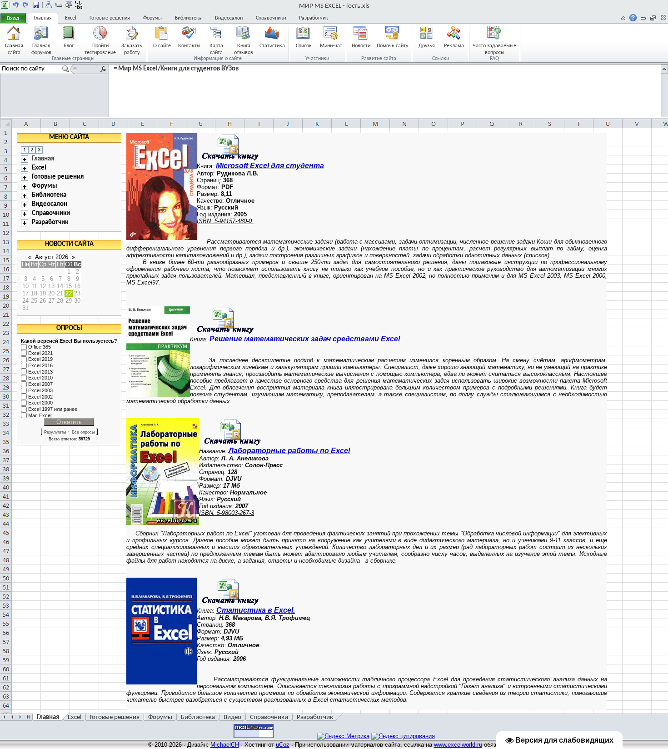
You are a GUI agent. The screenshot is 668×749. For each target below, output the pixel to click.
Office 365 (39, 347)
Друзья (427, 46)
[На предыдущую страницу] (16, 5)
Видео (232, 717)
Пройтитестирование (100, 49)
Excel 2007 (40, 384)
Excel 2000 (40, 402)
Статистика (272, 46)
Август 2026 (51, 257)
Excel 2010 (40, 378)
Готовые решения (110, 18)
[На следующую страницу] (26, 5)
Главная (43, 18)
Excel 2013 (40, 371)
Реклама (454, 46)
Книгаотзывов (243, 49)
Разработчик (313, 18)
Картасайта (216, 49)
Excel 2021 (40, 353)
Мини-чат (331, 46)
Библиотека (188, 18)
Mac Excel (39, 415)
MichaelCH (224, 744)
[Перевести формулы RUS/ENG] (79, 5)
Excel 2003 (40, 390)
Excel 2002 (40, 396)
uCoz (282, 744)
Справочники (271, 18)
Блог (69, 46)
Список (304, 46)
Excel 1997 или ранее (52, 409)
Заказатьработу (131, 49)
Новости (361, 46)
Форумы (152, 18)
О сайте (162, 46)
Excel (70, 18)
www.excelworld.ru (458, 744)
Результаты (55, 432)
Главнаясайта (14, 49)
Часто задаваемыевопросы (494, 49)
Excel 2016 (40, 365)
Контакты (189, 46)
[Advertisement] (635, 269)
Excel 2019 (40, 359)
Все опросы (83, 432)
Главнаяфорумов (41, 49)
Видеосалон (229, 18)
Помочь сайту (392, 46)
